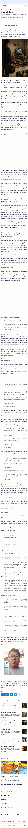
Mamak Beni (4, 704)
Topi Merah (4, 803)
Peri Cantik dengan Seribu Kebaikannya (11, 784)
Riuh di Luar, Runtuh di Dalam (8, 746)
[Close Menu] (26, 1)
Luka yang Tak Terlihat (6, 738)
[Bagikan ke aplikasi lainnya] (19, 694)
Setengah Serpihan (5, 729)
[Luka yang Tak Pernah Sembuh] (24, 714)
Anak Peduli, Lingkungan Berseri (9, 776)
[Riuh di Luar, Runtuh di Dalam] (24, 748)
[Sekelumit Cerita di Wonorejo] (24, 722)
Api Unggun (4, 799)
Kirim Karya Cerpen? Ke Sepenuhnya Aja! (13, 1)
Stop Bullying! (5, 795)
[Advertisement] (14, 153)
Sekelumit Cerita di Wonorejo (8, 721)
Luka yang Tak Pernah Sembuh (8, 712)
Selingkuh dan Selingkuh (7, 807)
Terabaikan (4, 811)
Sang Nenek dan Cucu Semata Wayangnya (12, 788)
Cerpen (5, 5)
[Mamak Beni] (24, 705)
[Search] (26, 6)
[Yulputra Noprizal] (14, 661)
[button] (24, 6)
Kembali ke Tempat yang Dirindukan (10, 814)
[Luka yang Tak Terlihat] (24, 739)
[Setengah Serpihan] (24, 731)
